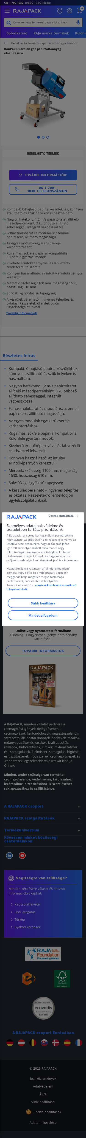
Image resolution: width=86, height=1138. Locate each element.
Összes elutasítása (61, 516)
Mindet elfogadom (43, 615)
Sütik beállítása (43, 603)
